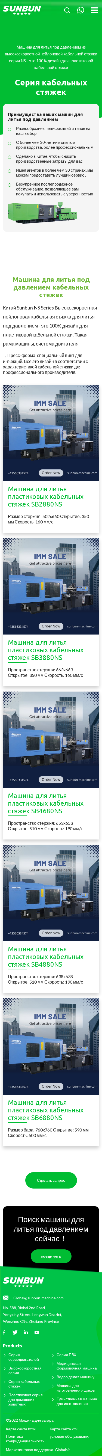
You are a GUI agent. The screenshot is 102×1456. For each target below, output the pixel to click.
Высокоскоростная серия (25, 1370)
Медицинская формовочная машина (77, 1365)
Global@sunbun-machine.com (38, 1298)
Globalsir (62, 1449)
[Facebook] (4, 1332)
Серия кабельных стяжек (24, 1383)
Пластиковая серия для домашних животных (25, 1399)
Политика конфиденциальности (25, 1438)
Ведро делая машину (75, 1376)
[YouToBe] (37, 1332)
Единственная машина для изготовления (77, 1401)
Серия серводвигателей (23, 1357)
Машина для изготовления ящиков (76, 1387)
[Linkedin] (26, 1332)
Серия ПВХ (66, 1354)
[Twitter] (15, 1332)
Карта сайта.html (21, 1429)
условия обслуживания (70, 1436)
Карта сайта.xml (64, 1429)
